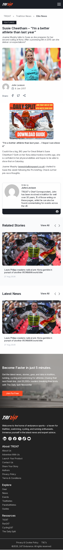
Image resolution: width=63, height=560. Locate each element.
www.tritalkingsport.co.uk (31, 166)
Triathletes (7, 501)
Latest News (11, 294)
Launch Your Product (12, 458)
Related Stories (13, 225)
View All (45, 225)
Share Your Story (10, 466)
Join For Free (12, 393)
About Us (6, 450)
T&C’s (44, 542)
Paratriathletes (9, 504)
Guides (5, 508)
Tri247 (5, 519)
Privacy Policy (9, 474)
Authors (6, 470)
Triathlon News (23, 16)
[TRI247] (7, 4)
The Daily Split (9, 531)
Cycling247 (7, 527)
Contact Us (7, 462)
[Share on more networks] (25, 96)
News (5, 493)
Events (5, 497)
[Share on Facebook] (13, 96)
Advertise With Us (11, 454)
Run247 (6, 523)
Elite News (41, 16)
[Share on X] (19, 96)
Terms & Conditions (11, 478)
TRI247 (7, 16)
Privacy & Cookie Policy (27, 542)
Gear (4, 489)
